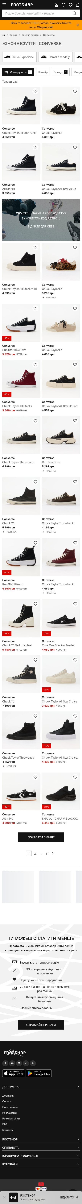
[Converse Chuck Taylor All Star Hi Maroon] (21, 379)
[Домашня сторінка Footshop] (21, 5)
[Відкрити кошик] (78, 5)
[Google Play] (39, 1073)
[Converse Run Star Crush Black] (61, 435)
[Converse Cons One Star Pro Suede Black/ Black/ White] (61, 618)
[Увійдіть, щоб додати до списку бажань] (35, 91)
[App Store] (13, 1073)
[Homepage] (41, 1053)
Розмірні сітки (11, 1118)
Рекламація (9, 1112)
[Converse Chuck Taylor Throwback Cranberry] (61, 557)
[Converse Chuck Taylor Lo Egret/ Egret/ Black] (61, 323)
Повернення (10, 1107)
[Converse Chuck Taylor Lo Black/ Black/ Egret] (61, 105)
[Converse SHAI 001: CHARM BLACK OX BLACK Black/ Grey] (61, 791)
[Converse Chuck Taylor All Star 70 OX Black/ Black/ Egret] (61, 162)
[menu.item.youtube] (12, 1063)
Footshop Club (53, 946)
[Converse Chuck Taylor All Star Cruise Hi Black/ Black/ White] (61, 730)
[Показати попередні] (53, 853)
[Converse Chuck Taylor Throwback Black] (21, 730)
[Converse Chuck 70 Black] (21, 496)
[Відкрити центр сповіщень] (63, 5)
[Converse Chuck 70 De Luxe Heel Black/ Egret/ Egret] (21, 618)
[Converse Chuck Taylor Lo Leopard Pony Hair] (61, 262)
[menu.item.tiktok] (26, 1063)
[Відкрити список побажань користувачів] (70, 5)
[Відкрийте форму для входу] (56, 5)
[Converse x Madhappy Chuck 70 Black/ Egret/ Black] (21, 674)
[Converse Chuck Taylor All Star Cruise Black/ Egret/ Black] (61, 379)
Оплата (6, 1101)
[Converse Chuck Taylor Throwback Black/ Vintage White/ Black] (21, 435)
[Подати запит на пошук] (74, 13)
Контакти (8, 1130)
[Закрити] (77, 25)
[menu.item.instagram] (19, 1063)
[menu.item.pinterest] (33, 1063)
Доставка (8, 1095)
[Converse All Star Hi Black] (21, 162)
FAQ (4, 1124)
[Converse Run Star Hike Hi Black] (21, 557)
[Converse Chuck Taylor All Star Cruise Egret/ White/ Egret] (61, 674)
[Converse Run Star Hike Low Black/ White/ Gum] (21, 323)
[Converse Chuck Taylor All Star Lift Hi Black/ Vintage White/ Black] (21, 262)
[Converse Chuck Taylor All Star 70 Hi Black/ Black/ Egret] (21, 105)
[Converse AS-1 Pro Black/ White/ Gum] (21, 791)
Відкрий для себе (41, 226)
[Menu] (4, 5)
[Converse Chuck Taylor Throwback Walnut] (61, 496)
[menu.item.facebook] (5, 1063)
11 (47, 853)
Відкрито (67, 1197)
